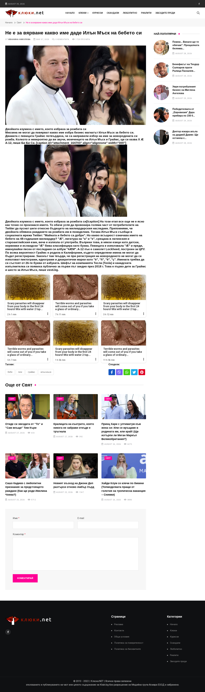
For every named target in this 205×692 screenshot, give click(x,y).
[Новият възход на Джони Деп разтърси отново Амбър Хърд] (75, 465)
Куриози (97, 13)
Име (16, 518)
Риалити (146, 13)
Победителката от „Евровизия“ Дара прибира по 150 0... (183, 112)
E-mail (80, 518)
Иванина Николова (19, 39)
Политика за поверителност (128, 643)
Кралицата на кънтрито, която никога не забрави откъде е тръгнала (73, 428)
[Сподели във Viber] (119, 372)
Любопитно (130, 13)
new (20, 372)
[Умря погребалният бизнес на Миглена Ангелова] (161, 92)
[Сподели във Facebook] (112, 372)
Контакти (119, 630)
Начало (70, 13)
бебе (10, 372)
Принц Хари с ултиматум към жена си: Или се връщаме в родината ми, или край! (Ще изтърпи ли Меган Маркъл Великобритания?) (121, 432)
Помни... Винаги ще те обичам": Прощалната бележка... (185, 45)
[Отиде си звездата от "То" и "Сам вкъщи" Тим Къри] (27, 406)
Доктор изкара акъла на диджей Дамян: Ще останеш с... (185, 134)
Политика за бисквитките (127, 649)
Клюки (82, 13)
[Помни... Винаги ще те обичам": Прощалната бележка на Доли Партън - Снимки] (161, 47)
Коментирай (25, 578)
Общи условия (121, 637)
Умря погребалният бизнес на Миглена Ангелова (184, 90)
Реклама (118, 624)
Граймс (31, 372)
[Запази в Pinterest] (142, 372)
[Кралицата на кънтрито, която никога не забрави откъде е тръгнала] (75, 406)
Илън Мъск (46, 372)
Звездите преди (165, 13)
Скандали (113, 13)
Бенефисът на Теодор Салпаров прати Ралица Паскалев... (185, 67)
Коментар (19, 534)
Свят (19, 22)
